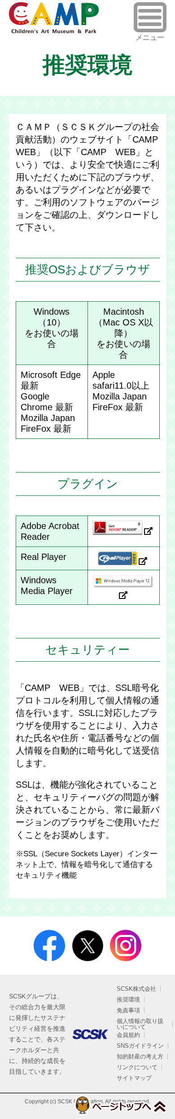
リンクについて (137, 1067)
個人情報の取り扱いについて (140, 1024)
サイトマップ (134, 1078)
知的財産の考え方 (140, 1056)
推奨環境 (128, 999)
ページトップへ (120, 1105)
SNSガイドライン (140, 1046)
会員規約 (128, 1035)
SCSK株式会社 (136, 989)
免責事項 (128, 1010)
